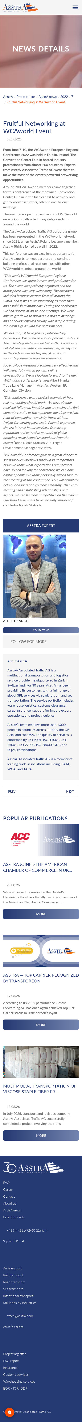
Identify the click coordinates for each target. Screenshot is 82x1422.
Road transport (14, 1282)
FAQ (6, 1182)
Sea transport (13, 1289)
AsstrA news (12, 1210)
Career (8, 1189)
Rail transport (13, 1275)
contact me (41, 630)
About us (9, 1203)
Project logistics (14, 1354)
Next (70, 791)
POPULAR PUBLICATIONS (35, 818)
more (41, 914)
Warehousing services (19, 1381)
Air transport (12, 1268)
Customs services (16, 1374)
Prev (12, 791)
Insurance (10, 1367)
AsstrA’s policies (13, 1326)
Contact (9, 1196)
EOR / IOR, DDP (15, 1388)
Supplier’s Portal (13, 1241)
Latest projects (13, 1217)
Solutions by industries (19, 1303)
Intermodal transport (18, 1296)
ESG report (11, 1361)
